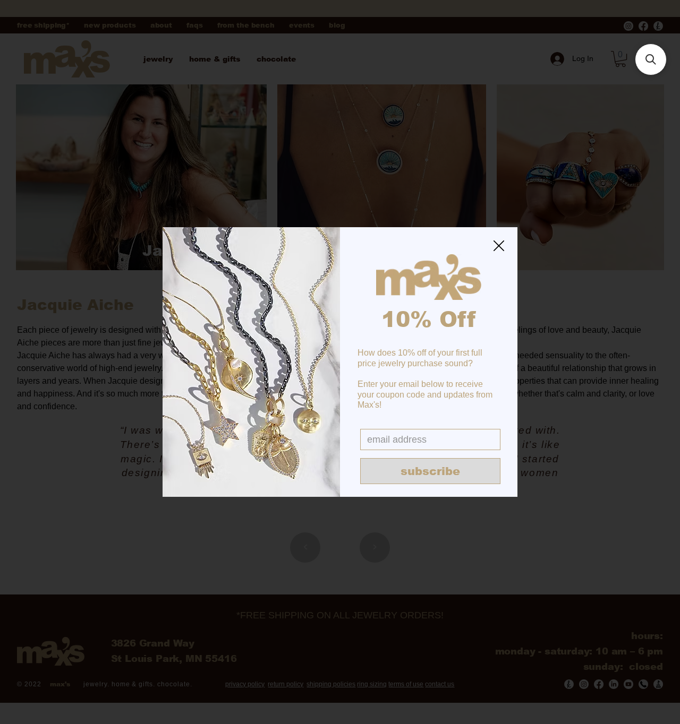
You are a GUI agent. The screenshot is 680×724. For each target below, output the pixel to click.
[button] (499, 246)
